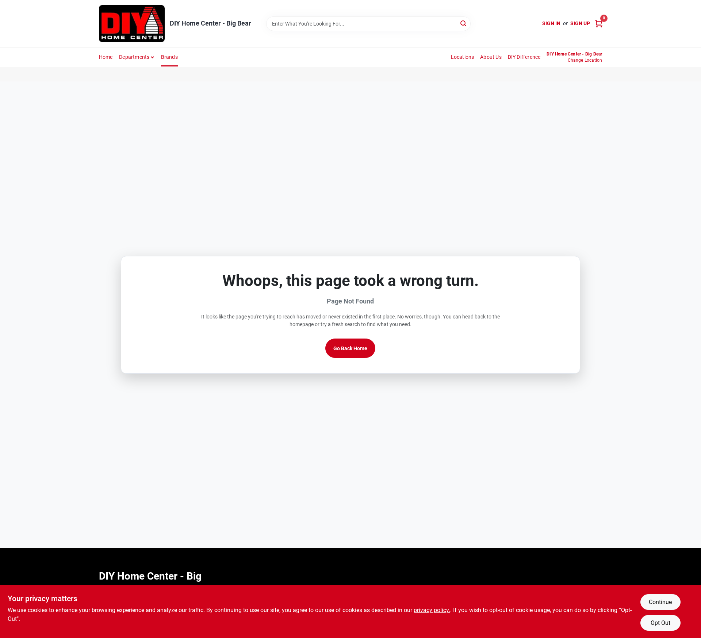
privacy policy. (432, 610)
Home (106, 57)
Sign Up (580, 23)
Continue (660, 602)
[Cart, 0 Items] (598, 23)
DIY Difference (524, 57)
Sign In (551, 23)
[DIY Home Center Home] (132, 23)
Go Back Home (350, 348)
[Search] (464, 23)
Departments (134, 57)
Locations (462, 57)
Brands (169, 57)
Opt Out (660, 622)
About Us (491, 57)
